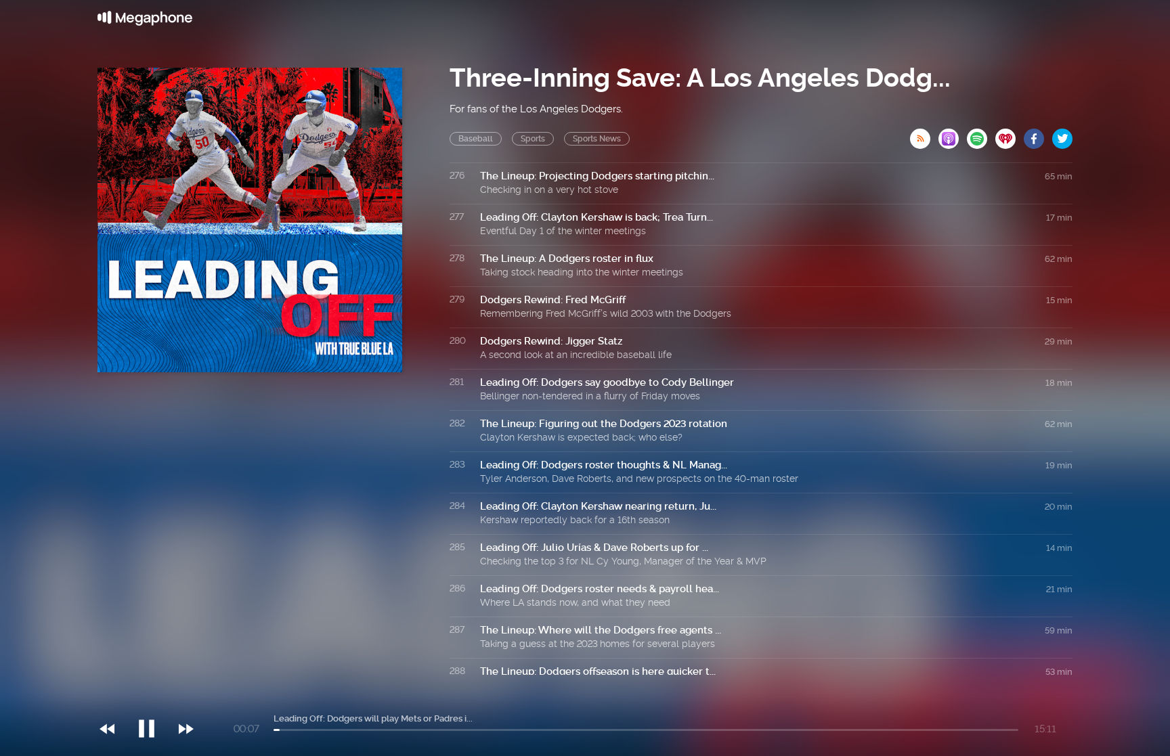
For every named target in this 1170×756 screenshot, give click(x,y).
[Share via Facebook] (1038, 135)
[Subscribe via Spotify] (981, 135)
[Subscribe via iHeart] (1009, 135)
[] (153, 701)
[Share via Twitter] (1062, 135)
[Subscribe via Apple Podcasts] (952, 135)
